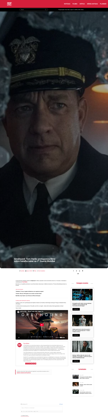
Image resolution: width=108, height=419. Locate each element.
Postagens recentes (82, 283)
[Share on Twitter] (76, 271)
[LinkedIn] (30, 363)
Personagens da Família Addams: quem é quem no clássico (86, 378)
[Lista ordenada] (28, 411)
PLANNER (103, 4)
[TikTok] (33, 363)
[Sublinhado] (25, 411)
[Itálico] (23, 411)
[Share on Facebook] (73, 271)
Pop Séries (26, 343)
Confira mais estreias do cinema (23, 300)
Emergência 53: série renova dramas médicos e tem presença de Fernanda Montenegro (81, 304)
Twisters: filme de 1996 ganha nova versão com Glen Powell (28, 293)
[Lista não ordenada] (29, 411)
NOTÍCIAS (67, 4)
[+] (37, 411)
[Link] (34, 411)
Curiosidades (82, 369)
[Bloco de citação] (31, 411)
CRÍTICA (82, 4)
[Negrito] (22, 411)
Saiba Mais (76, 309)
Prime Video (67, 9)
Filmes (35, 270)
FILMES (75, 4)
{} (35, 411)
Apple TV (72, 9)
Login (61, 404)
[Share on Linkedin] (79, 271)
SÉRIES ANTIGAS (92, 4)
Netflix (76, 9)
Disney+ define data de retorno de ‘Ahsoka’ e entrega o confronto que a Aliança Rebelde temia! (82, 356)
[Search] (46, 9)
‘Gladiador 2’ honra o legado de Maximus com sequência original (29, 291)
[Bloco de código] (33, 411)
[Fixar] (26, 411)
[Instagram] (28, 363)
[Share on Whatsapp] (78, 273)
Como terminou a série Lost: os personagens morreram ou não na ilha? (86, 393)
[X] (26, 363)
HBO (79, 9)
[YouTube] (32, 363)
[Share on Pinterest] (82, 271)
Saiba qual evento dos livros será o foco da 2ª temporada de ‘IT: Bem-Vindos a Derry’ (81, 330)
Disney (82, 9)
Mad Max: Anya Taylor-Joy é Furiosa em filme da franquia (28, 295)
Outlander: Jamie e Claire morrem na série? (86, 385)
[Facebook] (35, 363)
